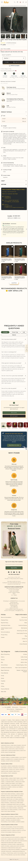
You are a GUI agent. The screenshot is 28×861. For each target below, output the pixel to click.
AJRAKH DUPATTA (16, 830)
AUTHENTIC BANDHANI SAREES (8, 818)
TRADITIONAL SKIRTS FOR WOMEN (15, 853)
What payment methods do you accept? (11, 363)
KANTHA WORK (4, 771)
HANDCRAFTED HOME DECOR (19, 840)
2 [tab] (13, 557)
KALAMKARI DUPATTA (6, 830)
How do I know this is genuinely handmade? (12, 375)
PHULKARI (21, 767)
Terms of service (10, 709)
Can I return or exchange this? (9, 352)
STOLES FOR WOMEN (18, 827)
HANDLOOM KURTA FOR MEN (17, 846)
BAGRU (11, 771)
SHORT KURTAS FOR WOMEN (13, 761)
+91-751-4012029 (15, 201)
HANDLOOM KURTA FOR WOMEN (15, 839)
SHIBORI (22, 769)
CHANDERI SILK (4, 769)
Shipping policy (19, 709)
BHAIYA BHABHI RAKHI (14, 750)
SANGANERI (4, 767)
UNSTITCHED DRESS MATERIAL (8, 794)
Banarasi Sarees (14, 528)
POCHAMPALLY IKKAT (6, 773)
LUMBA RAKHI (4, 750)
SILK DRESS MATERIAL (12, 808)
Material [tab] (14, 335)
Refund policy (15, 707)
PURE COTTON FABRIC (10, 780)
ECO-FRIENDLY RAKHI (19, 747)
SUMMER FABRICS (5, 757)
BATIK (17, 769)
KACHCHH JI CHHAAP (11, 81)
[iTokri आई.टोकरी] (6, 2)
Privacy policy (23, 707)
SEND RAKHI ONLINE (16, 745)
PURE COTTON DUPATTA (17, 828)
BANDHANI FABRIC (5, 788)
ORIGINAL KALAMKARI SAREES (13, 820)
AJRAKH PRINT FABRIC (14, 778)
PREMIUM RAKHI (9, 747)
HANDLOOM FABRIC (10, 783)
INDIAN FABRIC (4, 778)
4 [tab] (15, 557)
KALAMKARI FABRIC (5, 785)
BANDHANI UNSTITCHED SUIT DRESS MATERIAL (12, 799)
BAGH (15, 771)
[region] (14, 229)
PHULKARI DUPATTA (5, 828)
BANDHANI (14, 766)
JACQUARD (21, 766)
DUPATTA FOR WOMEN (6, 827)
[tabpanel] (14, 543)
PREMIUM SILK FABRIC (6, 787)
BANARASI (14, 773)
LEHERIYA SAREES (20, 821)
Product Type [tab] (15, 332)
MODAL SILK (12, 769)
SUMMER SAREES (14, 757)
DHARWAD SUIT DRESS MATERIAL (9, 801)
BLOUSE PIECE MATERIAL (19, 854)
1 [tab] (12, 557)
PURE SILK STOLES (16, 832)
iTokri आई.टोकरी (7, 707)
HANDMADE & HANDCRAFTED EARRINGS (10, 849)
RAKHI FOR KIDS (19, 748)
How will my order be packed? (9, 388)
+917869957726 (7, 197)
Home (2, 5)
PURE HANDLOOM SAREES (7, 816)
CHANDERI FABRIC (9, 781)
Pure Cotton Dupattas (7, 5)
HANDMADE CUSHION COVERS (8, 844)
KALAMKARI (4, 766)
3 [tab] (14, 557)
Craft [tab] (24, 332)
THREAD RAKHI (4, 748)
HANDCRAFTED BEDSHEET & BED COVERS (11, 842)
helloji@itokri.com (8, 206)
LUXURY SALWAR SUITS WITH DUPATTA (10, 837)
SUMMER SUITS (9, 759)
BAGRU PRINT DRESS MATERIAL (14, 797)
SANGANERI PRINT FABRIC (17, 785)
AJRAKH (9, 766)
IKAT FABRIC (19, 783)
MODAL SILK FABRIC (17, 787)
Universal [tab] (5, 332)
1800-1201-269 (12, 603)
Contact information (14, 711)
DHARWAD (15, 767)
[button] (2, 2)
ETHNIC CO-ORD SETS (6, 840)
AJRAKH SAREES (18, 816)
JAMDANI (9, 767)
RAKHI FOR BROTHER (10, 752)
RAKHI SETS (12, 748)
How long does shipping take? (9, 339)
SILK (18, 771)
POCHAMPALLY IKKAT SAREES (8, 821)
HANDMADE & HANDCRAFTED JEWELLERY (11, 847)
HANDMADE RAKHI (5, 745)
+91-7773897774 (7, 201)
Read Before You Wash (14, 445)
